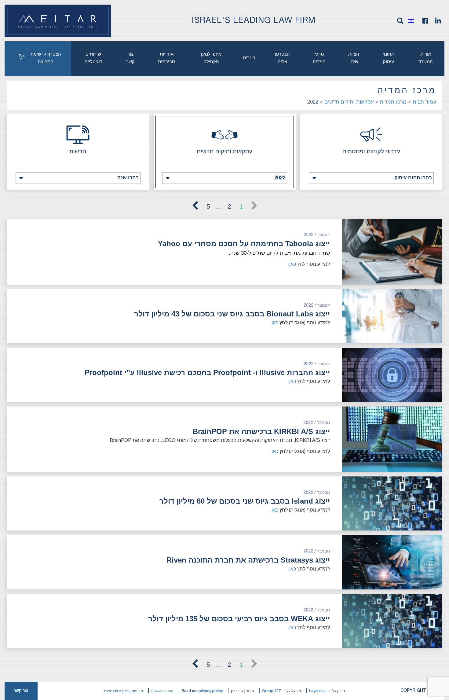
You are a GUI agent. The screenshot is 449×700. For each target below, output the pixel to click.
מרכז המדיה (319, 58)
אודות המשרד (425, 58)
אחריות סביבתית (166, 58)
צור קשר (130, 58)
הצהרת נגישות (162, 691)
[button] (412, 21)
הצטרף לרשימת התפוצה (46, 58)
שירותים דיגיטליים (93, 58)
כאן (292, 264)
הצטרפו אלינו (282, 58)
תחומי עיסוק (388, 58)
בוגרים (249, 58)
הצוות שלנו (353, 58)
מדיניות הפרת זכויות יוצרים (123, 691)
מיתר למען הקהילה (211, 58)
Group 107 (271, 691)
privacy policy (211, 691)
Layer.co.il (318, 691)
